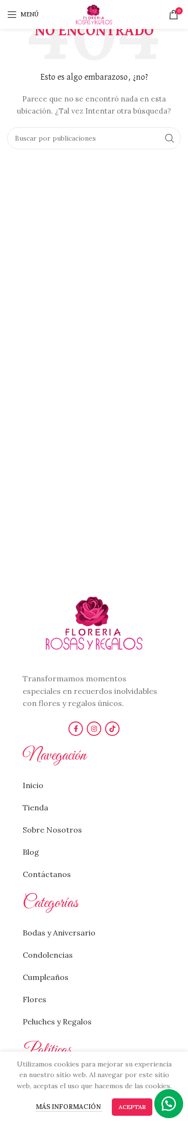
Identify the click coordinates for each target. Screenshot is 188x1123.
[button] (168, 1103)
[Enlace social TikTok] (112, 728)
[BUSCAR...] (170, 138)
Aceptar (132, 1106)
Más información (69, 1107)
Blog (31, 852)
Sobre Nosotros (52, 830)
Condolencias (48, 955)
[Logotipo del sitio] (94, 14)
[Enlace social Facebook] (75, 728)
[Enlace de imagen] (94, 622)
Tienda (35, 807)
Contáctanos (47, 874)
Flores (34, 999)
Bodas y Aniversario (59, 932)
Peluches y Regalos (57, 1021)
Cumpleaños (45, 977)
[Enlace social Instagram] (94, 728)
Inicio (33, 785)
